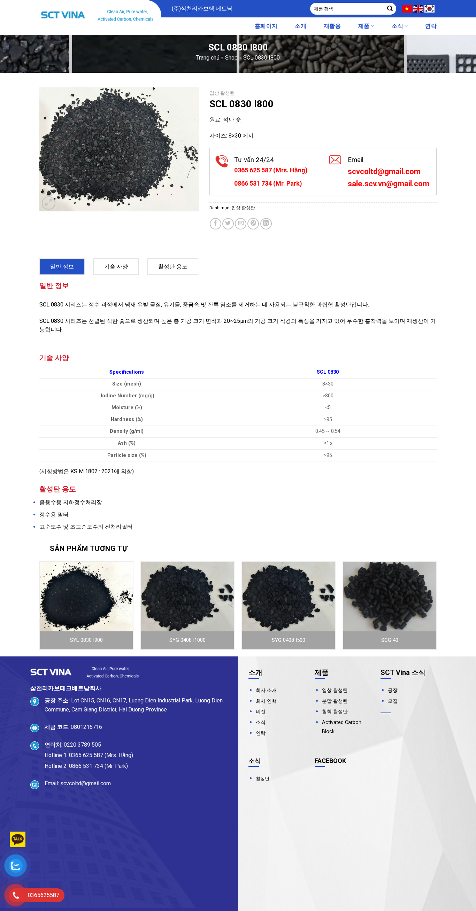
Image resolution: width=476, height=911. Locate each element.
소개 (300, 26)
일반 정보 (62, 266)
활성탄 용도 (172, 266)
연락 (431, 26)
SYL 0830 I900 (86, 640)
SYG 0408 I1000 (187, 640)
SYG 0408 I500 (288, 640)
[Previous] (39, 608)
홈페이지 (266, 26)
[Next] (436, 608)
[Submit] (390, 9)
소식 (397, 26)
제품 (364, 26)
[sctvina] (100, 15)
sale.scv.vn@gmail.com (388, 183)
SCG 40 (389, 640)
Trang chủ (208, 57)
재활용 (332, 26)
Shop (231, 57)
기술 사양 (116, 266)
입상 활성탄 (222, 93)
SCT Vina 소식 (403, 672)
